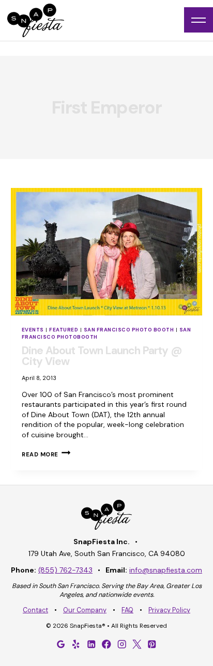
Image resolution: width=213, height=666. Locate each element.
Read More (46, 454)
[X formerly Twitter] (137, 644)
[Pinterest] (152, 644)
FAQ (127, 610)
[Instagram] (121, 644)
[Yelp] (76, 644)
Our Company (84, 610)
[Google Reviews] (61, 644)
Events (33, 329)
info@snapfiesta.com (165, 570)
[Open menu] (198, 20)
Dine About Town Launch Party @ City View (102, 356)
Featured (63, 329)
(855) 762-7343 (65, 570)
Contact (35, 610)
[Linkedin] (91, 644)
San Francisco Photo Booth (129, 329)
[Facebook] (106, 644)
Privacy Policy (169, 610)
